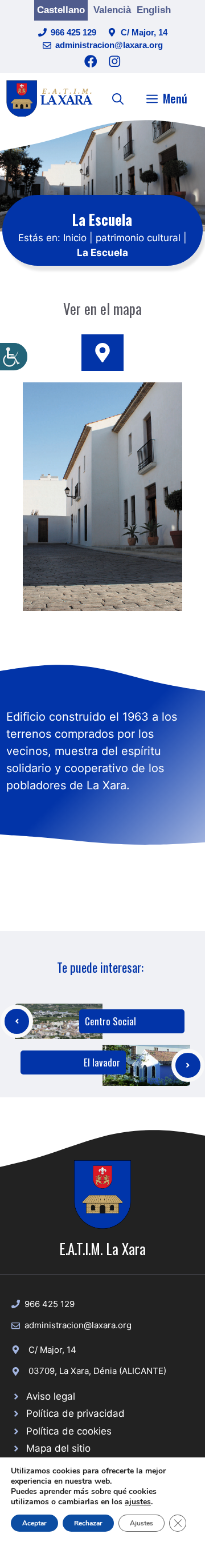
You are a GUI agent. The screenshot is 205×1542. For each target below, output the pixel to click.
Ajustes (141, 1523)
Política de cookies (69, 1431)
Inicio (75, 237)
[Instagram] (114, 61)
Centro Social (110, 1021)
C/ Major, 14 (144, 32)
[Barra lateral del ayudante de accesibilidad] (13, 356)
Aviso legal (50, 1396)
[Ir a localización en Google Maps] (102, 352)
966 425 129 (73, 32)
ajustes (138, 1502)
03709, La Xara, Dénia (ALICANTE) (97, 1370)
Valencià (112, 10)
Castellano (61, 10)
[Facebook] (90, 61)
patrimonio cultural (138, 237)
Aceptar (34, 1523)
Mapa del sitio (58, 1448)
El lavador (102, 1062)
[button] (118, 98)
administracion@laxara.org (109, 45)
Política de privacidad (75, 1413)
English (154, 10)
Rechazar (88, 1523)
